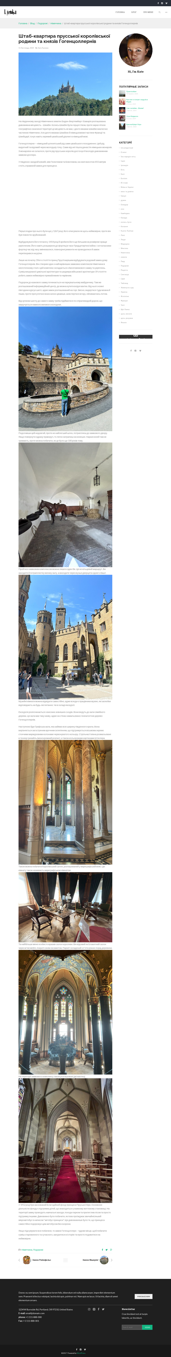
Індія (123, 161)
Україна (124, 292)
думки (123, 200)
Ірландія (124, 165)
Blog (32, 23)
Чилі (123, 305)
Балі (123, 174)
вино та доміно (127, 192)
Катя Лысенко (43, 48)
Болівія (124, 178)
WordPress (81, 1353)
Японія (124, 322)
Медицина (125, 244)
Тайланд (124, 283)
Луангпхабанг (131, 91)
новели (124, 257)
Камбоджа (125, 213)
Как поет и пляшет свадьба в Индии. (137, 101)
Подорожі (43, 23)
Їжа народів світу (128, 157)
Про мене (148, 12)
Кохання (124, 226)
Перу (123, 261)
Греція (123, 196)
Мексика (124, 248)
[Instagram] (162, 3)
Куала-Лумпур (127, 231)
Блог (134, 12)
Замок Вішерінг (90, 1260)
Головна (120, 12)
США (123, 279)
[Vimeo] (166, 3)
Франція (124, 301)
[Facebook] (158, 3)
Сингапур (125, 274)
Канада (124, 218)
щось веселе (126, 314)
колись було (126, 222)
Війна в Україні (127, 187)
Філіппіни (125, 296)
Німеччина (55, 23)
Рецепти (124, 270)
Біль (123, 170)
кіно (122, 209)
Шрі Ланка (125, 309)
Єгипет (124, 152)
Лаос (123, 235)
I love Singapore (132, 116)
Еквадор (124, 205)
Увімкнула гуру (127, 288)
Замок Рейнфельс (41, 1260)
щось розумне (127, 318)
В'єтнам (124, 183)
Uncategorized (127, 148)
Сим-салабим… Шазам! (135, 108)
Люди (123, 240)
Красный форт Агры (133, 124)
